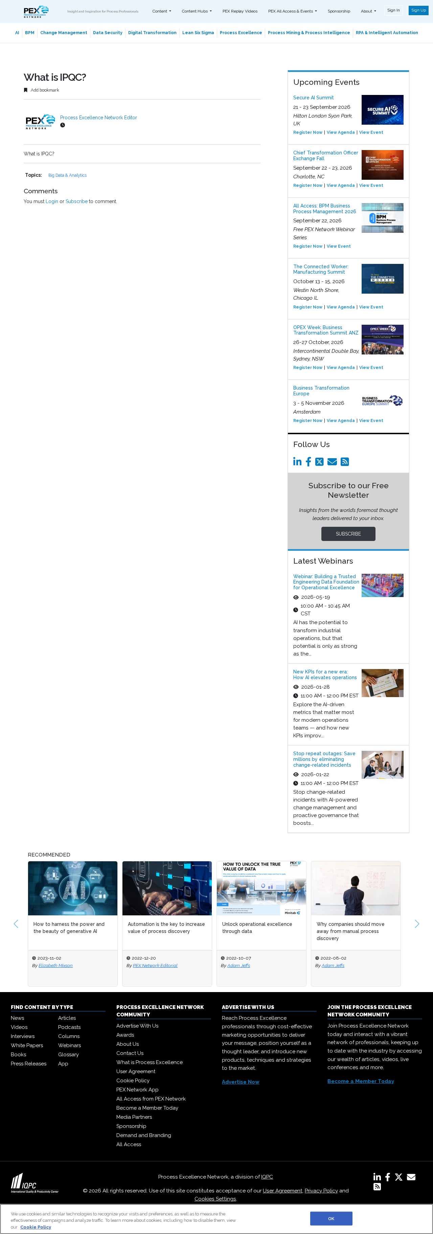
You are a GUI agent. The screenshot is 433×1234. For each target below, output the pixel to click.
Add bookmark (44, 90)
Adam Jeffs (238, 965)
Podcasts (69, 1027)
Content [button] (160, 11)
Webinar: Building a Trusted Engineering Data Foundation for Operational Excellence (326, 582)
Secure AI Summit (313, 97)
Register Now (307, 132)
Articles (67, 1018)
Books (18, 1055)
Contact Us (129, 1053)
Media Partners (134, 1117)
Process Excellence (241, 32)
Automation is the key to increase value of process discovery (166, 927)
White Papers (27, 1045)
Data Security (107, 32)
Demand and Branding (143, 1135)
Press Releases (28, 1064)
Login (52, 201)
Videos (19, 1027)
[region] (216, 1219)
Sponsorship (339, 11)
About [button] (367, 11)
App (63, 1064)
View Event (371, 132)
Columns (68, 1036)
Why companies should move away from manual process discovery (351, 931)
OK (331, 1218)
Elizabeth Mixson (56, 965)
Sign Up (418, 10)
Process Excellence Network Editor (98, 117)
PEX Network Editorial (155, 965)
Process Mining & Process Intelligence (309, 32)
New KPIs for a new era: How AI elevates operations (325, 674)
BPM (30, 32)
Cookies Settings (215, 1199)
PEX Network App (137, 1090)
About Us (127, 1044)
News (17, 1018)
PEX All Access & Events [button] (291, 11)
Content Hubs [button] (195, 11)
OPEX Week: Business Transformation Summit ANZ (326, 330)
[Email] (333, 463)
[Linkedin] (298, 463)
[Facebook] (309, 463)
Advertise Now (240, 1082)
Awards (125, 1035)
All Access (128, 1144)
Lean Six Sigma (198, 32)
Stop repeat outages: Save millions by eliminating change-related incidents (324, 759)
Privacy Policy (321, 1191)
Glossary (68, 1055)
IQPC (267, 1177)
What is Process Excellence (149, 1062)
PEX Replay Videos (240, 11)
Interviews (23, 1036)
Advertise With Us (137, 1026)
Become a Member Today (147, 1108)
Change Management (63, 32)
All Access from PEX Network (151, 1099)
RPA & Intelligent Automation (387, 32)
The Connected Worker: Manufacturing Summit (320, 269)
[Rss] (346, 463)
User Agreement (135, 1071)
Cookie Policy (133, 1081)
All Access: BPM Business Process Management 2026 (324, 208)
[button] (16, 924)
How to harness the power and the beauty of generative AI (69, 927)
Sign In (393, 10)
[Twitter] (320, 463)
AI (17, 32)
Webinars (69, 1045)
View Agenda (341, 132)
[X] (400, 1178)
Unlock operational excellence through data (257, 927)
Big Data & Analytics (67, 175)
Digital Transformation (152, 32)
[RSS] (377, 1188)
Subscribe (77, 201)
